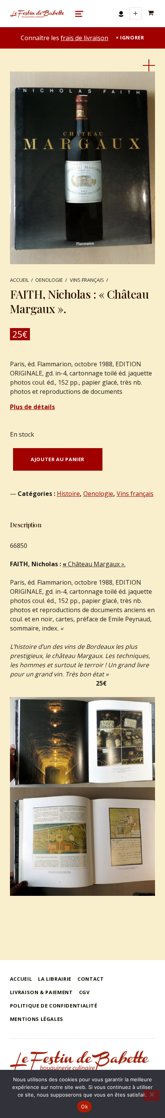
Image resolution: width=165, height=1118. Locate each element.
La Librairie (54, 978)
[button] (149, 65)
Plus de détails (32, 407)
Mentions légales (36, 1019)
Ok (84, 1106)
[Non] (151, 1095)
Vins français (87, 279)
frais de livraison (84, 38)
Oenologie (49, 279)
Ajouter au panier (57, 459)
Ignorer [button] (132, 37)
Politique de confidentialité (53, 1005)
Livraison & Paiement (41, 992)
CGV (84, 992)
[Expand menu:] (135, 13)
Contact (91, 978)
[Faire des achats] (151, 13)
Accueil (19, 279)
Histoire (68, 493)
